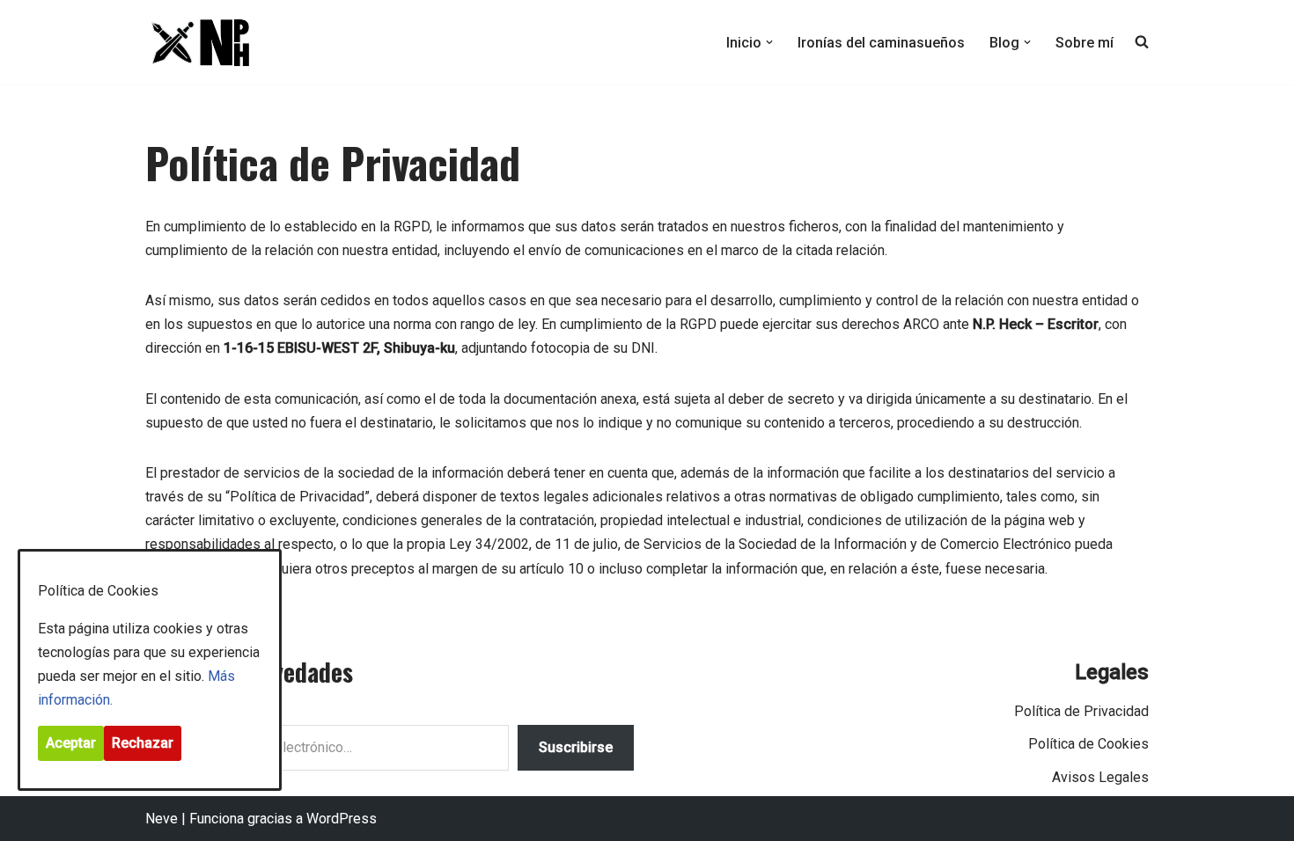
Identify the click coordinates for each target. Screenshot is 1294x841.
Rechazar (142, 743)
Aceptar (71, 743)
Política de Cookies (1088, 743)
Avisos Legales (1100, 777)
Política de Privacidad (1081, 711)
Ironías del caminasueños (881, 42)
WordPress (341, 818)
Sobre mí (1084, 42)
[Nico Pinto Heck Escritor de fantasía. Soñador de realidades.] (198, 42)
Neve (161, 818)
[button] (769, 42)
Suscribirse (576, 747)
